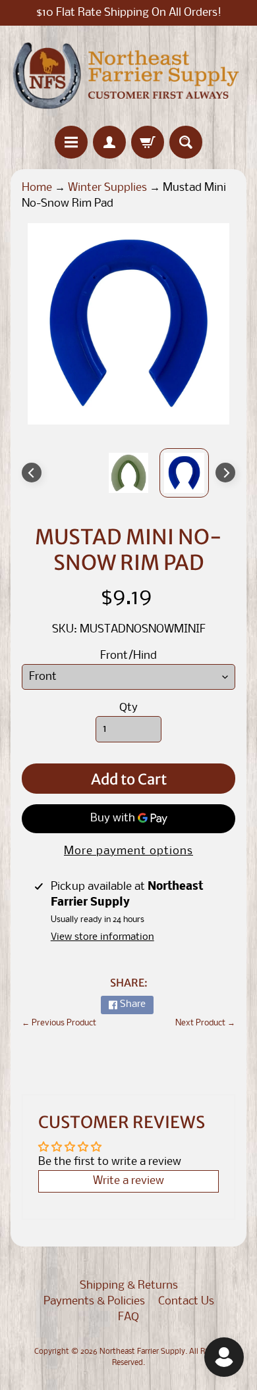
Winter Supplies (107, 188)
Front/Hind (128, 656)
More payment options (128, 851)
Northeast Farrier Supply (142, 1352)
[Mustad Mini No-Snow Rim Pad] (184, 473)
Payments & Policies (94, 1301)
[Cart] (147, 142)
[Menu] (71, 142)
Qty (128, 708)
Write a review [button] (128, 1181)
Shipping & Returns (129, 1285)
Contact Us (186, 1301)
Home (37, 188)
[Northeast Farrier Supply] (128, 75)
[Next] (225, 472)
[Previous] (32, 472)
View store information (102, 937)
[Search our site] (185, 142)
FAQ (128, 1317)
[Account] (109, 142)
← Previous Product (59, 1023)
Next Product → (205, 1023)
